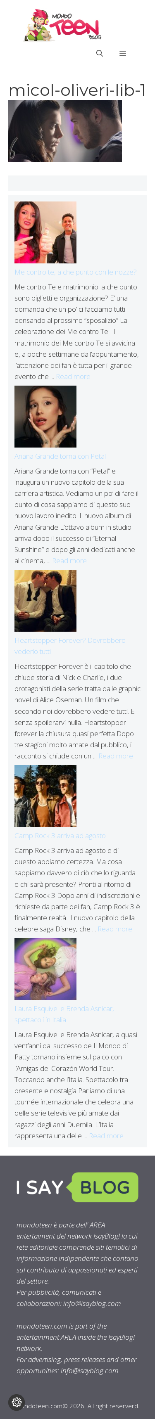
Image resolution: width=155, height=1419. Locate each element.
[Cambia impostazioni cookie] (16, 1402)
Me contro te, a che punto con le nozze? (75, 272)
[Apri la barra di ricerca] (99, 53)
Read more (73, 376)
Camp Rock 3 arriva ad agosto (60, 835)
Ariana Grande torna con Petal (60, 456)
